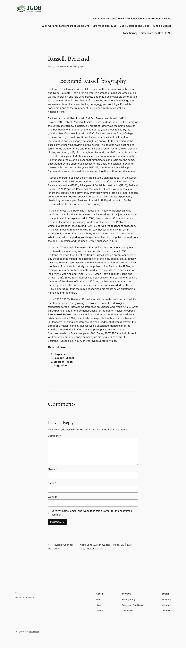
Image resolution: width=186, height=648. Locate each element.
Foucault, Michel (64, 357)
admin (69, 66)
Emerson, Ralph (63, 361)
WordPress (34, 631)
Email (52, 483)
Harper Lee (60, 354)
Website (52, 496)
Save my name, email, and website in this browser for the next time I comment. (91, 512)
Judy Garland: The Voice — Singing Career (145, 25)
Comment (54, 435)
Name (52, 469)
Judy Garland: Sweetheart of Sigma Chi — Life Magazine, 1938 (79, 25)
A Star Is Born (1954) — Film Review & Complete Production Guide (131, 18)
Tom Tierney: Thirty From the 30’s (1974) (147, 33)
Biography (80, 66)
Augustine (60, 365)
